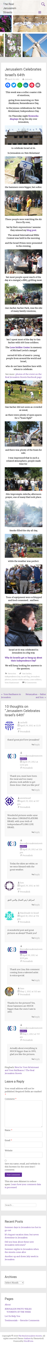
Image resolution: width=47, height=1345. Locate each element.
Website (9, 1150)
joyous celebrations (20, 679)
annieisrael (25, 798)
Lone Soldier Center (19, 347)
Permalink (25, 731)
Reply (37, 744)
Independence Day (12, 676)
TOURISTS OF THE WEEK (19, 1312)
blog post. (31, 230)
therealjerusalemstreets (31, 756)
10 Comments (31, 682)
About (8, 1304)
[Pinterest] (32, 85)
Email (8, 1140)
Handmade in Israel (29, 913)
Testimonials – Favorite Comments (22, 1320)
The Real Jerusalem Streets (9, 8)
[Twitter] (14, 85)
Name (8, 1130)
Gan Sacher (27, 673)
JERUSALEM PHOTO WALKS (18, 1309)
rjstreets (28, 79)
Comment (10, 1099)
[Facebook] (8, 85)
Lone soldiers (35, 679)
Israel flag (25, 676)
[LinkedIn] (26, 85)
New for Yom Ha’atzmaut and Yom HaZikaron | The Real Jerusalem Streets (22, 1070)
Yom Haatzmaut (12, 682)
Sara (22, 988)
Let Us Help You (12, 1316)
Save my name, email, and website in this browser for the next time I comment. (22, 1166)
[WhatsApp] (20, 85)
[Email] (38, 85)
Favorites (12, 673)
